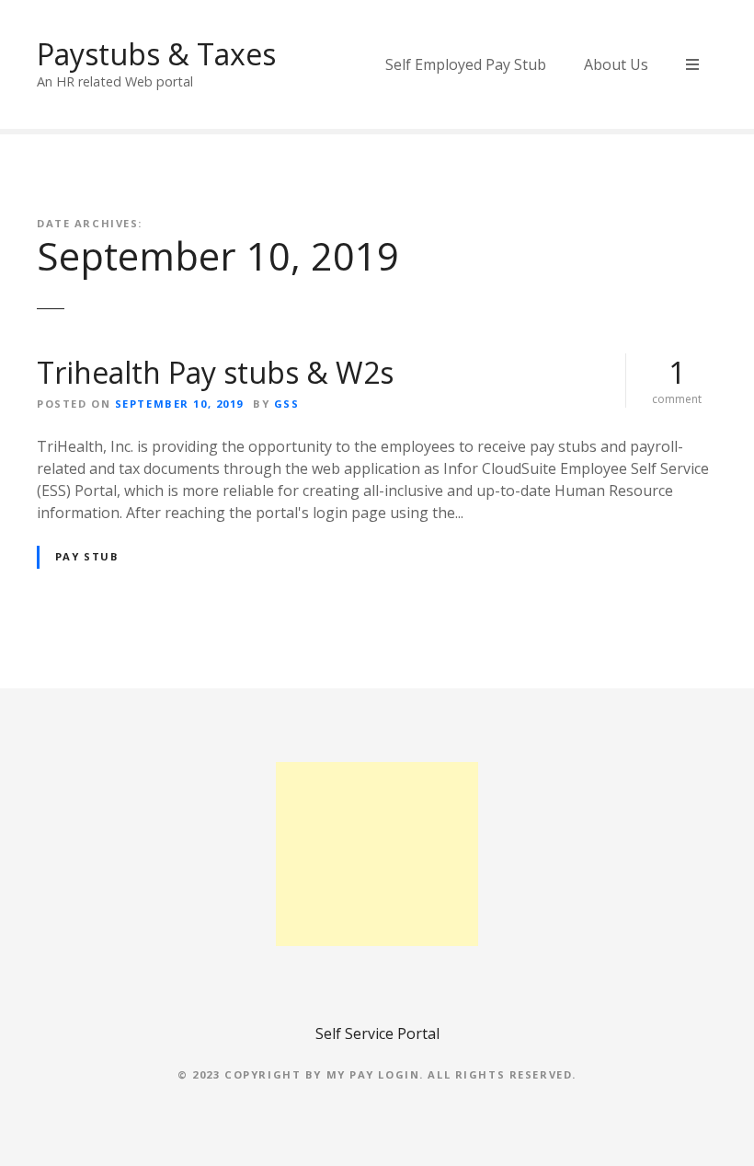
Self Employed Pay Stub (465, 64)
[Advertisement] (377, 854)
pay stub (87, 556)
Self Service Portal (377, 1033)
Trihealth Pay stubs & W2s (215, 372)
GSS (287, 403)
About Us (616, 64)
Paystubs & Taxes (156, 54)
